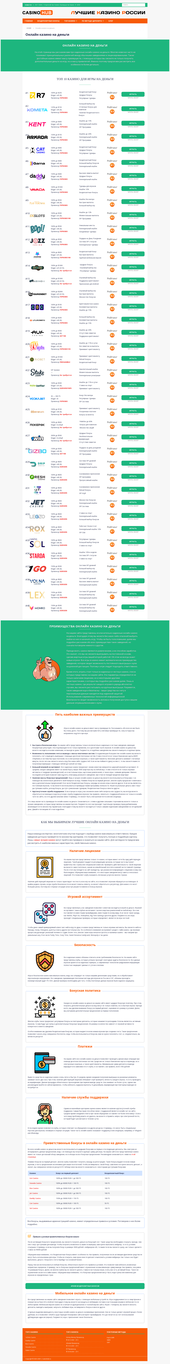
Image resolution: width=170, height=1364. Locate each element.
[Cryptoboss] (37, 307)
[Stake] (37, 372)
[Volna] (37, 582)
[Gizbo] (37, 451)
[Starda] (37, 555)
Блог (111, 21)
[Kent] (37, 124)
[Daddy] (37, 176)
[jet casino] (37, 503)
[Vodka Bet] (37, 398)
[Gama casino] (37, 163)
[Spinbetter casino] (37, 385)
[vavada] (37, 189)
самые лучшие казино (44, 840)
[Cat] (37, 150)
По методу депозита (92, 21)
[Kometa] (37, 109)
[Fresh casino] (37, 477)
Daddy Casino (35, 1198)
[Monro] (37, 608)
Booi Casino (29, 1344)
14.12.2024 (71, 1346)
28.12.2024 (71, 1340)
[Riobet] (37, 359)
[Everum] (37, 411)
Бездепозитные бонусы (48, 21)
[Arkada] (37, 137)
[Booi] (37, 229)
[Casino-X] (37, 281)
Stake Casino (30, 1350)
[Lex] (37, 595)
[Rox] (37, 529)
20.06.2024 (71, 1351)
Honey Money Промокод (75, 1337)
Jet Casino (34, 1193)
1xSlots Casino (30, 1337)
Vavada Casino (36, 1183)
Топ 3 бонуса (72, 1332)
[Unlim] (37, 320)
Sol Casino (34, 1208)
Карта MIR (110, 1337)
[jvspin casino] (37, 346)
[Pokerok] (37, 425)
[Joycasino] (37, 268)
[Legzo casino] (37, 516)
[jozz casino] (37, 242)
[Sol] (37, 542)
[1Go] (37, 569)
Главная (29, 21)
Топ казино (69, 21)
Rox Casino (34, 1188)
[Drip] (37, 464)
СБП (108, 1342)
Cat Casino (34, 1203)
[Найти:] (133, 5)
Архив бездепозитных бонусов (85, 1286)
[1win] (37, 438)
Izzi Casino (34, 1178)
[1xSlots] (37, 215)
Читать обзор (133, 98)
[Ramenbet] (37, 294)
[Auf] (37, 333)
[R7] (37, 95)
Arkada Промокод (72, 1343)
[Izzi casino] (37, 490)
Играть (133, 94)
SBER (108, 1340)
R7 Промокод (71, 1349)
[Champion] (37, 255)
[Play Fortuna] (37, 202)
